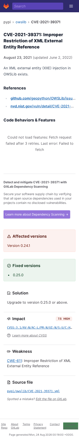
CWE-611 (14, 360)
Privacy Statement (40, 425)
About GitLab (15, 425)
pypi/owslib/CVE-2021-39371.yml (33, 391)
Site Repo (4, 425)
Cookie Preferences (70, 425)
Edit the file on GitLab (51, 399)
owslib (21, 22)
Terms (26, 424)
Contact (55, 424)
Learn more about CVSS (29, 335)
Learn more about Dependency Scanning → (36, 214)
